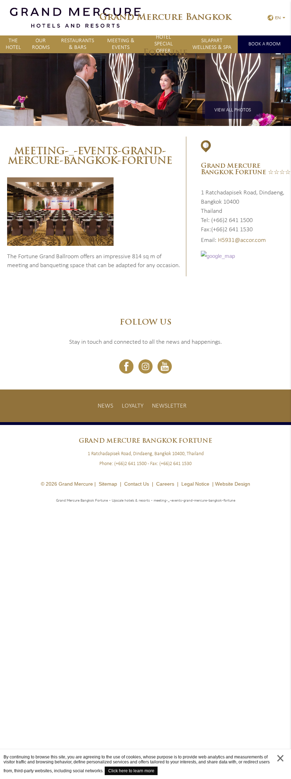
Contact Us (136, 484)
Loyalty (132, 406)
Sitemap (108, 484)
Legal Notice (195, 484)
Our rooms (41, 44)
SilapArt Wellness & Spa (211, 44)
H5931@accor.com (242, 240)
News (105, 406)
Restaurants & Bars (77, 44)
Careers (165, 484)
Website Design (232, 484)
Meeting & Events (120, 44)
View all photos (232, 110)
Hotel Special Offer (163, 44)
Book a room (264, 44)
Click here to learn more (131, 770)
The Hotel (13, 44)
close (280, 765)
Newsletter (169, 406)
